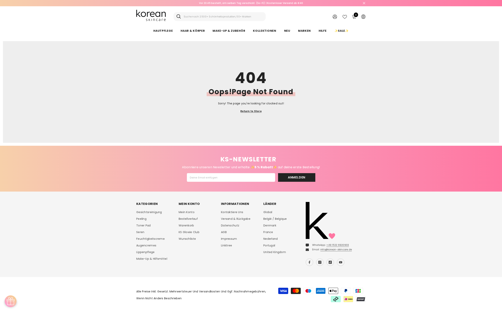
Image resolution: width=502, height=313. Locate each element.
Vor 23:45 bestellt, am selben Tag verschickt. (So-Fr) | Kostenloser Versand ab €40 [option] (251, 3)
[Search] (220, 16)
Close (364, 3)
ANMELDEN (296, 177)
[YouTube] (340, 262)
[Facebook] (309, 262)
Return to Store (251, 111)
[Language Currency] (363, 16)
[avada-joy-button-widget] (10, 301)
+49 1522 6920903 (337, 245)
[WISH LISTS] (345, 16)
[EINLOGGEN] (335, 16)
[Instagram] (320, 262)
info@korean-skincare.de (336, 249)
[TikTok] (330, 262)
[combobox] (223, 16)
